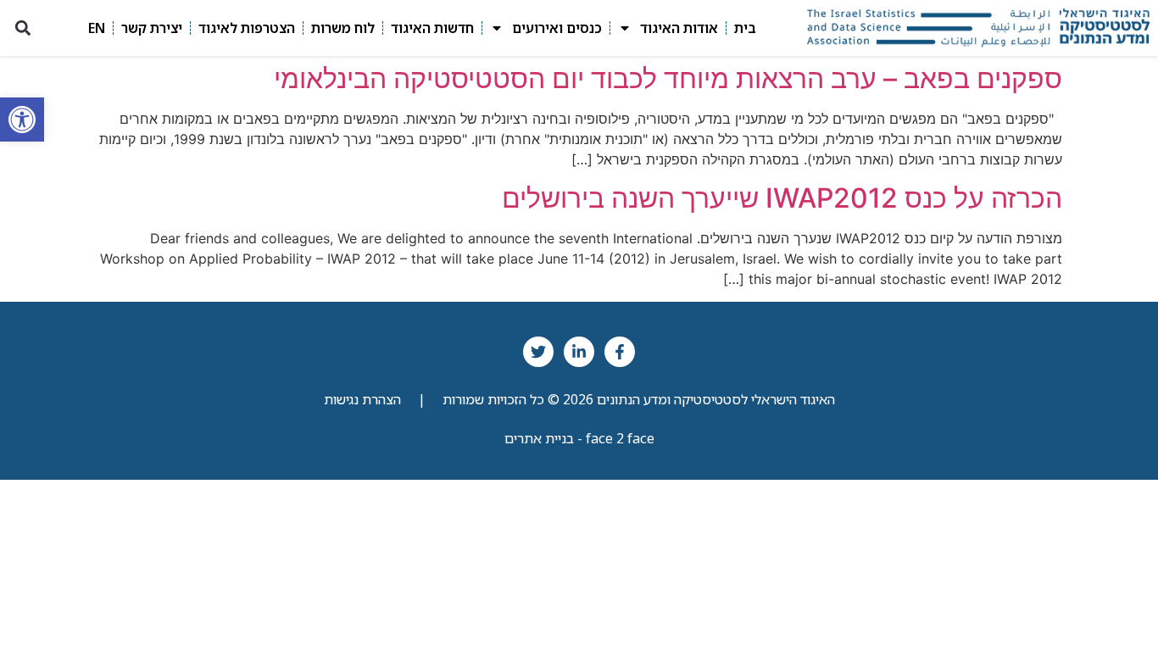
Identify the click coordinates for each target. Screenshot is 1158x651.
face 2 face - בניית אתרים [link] (579, 438)
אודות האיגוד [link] (679, 28)
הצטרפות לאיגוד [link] (246, 28)
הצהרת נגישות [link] (362, 399)
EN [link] (96, 28)
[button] (22, 28)
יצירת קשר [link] (151, 28)
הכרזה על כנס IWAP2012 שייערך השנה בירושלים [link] (782, 197)
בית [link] (745, 28)
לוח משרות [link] (343, 28)
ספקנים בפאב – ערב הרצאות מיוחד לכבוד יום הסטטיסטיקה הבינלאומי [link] (668, 78)
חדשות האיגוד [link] (432, 28)
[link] (22, 119)
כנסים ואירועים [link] (557, 28)
